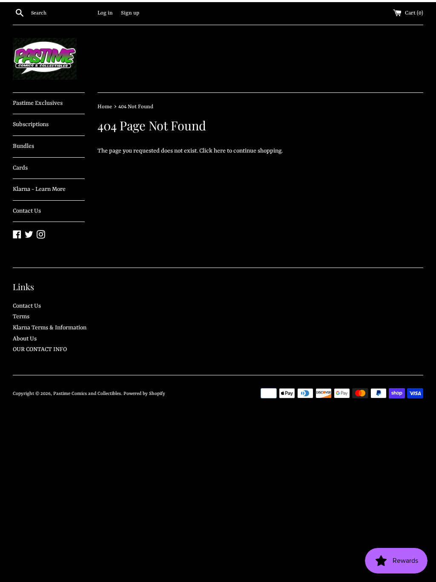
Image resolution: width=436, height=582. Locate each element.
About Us (25, 338)
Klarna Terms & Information (49, 327)
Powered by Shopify (144, 393)
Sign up (130, 13)
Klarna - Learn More (39, 189)
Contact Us (27, 210)
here (220, 150)
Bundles (23, 146)
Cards (20, 167)
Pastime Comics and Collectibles (87, 393)
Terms (21, 316)
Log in (105, 13)
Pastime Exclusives (38, 103)
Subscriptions (31, 124)
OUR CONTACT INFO (40, 349)
